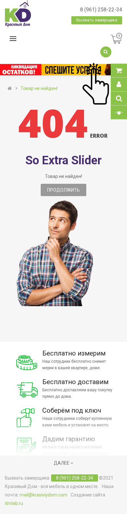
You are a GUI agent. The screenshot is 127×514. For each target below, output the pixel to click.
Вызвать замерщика (96, 20)
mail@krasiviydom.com (43, 494)
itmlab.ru (14, 503)
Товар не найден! (39, 88)
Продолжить (63, 190)
